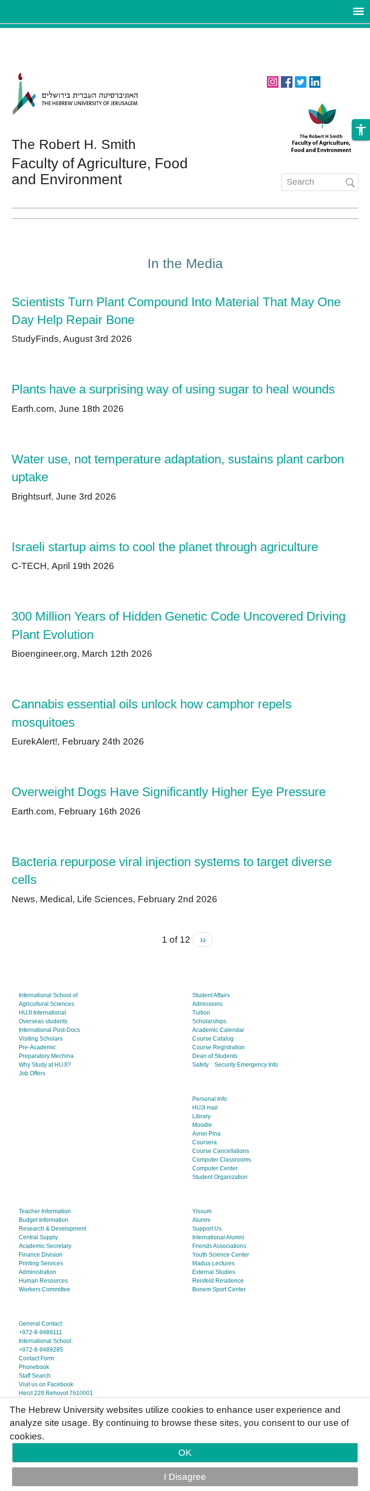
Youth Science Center (220, 1254)
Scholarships (209, 1021)
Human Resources (43, 1280)
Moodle (202, 1125)
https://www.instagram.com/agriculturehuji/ (272, 81)
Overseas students (43, 1021)
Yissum (201, 1211)
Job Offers (32, 1073)
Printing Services (41, 1263)
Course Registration (218, 1047)
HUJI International (42, 1012)
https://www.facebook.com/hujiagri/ (286, 81)
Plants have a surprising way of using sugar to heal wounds (173, 389)
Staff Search (35, 1375)
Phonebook (34, 1367)
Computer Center (215, 1168)
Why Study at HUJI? (45, 1064)
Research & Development (52, 1228)
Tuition (201, 1012)
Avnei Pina (206, 1133)
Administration (37, 1272)
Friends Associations (219, 1246)
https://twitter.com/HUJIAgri (300, 81)
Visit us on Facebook (46, 1384)
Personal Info (209, 1099)
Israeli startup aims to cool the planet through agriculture (165, 547)
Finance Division (41, 1254)
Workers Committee (44, 1289)
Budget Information (43, 1220)
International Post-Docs (49, 1030)
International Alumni (218, 1237)
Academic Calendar (218, 1030)
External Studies (213, 1272)
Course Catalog (213, 1038)
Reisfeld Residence (218, 1280)
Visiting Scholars (41, 1038)
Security (225, 1064)
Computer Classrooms (221, 1159)
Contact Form (36, 1358)
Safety (200, 1064)
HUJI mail (205, 1107)
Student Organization (220, 1177)
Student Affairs (211, 995)
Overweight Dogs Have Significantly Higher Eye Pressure (169, 792)
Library (201, 1116)
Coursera (204, 1142)
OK (185, 1453)
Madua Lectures (213, 1263)
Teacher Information (45, 1211)
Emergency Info (257, 1064)
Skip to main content (42, 34)
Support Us (207, 1228)
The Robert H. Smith (74, 144)
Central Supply (38, 1237)
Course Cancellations (220, 1151)
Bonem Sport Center (219, 1289)
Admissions (207, 1004)
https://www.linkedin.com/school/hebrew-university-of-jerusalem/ (314, 81)
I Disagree (185, 1477)
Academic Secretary (45, 1246)
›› (203, 940)
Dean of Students (215, 1056)
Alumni (201, 1220)
